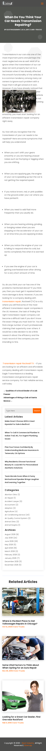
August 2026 (10, 534)
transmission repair (11, 301)
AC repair (9, 498)
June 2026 (9, 541)
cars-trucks (36, 29)
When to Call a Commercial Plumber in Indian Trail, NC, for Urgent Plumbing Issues (22, 435)
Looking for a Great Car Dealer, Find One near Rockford (21, 718)
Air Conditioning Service (15, 515)
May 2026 (9, 544)
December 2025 (12, 561)
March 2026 (10, 551)
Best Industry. (28, 743)
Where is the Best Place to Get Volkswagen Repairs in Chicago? (19, 622)
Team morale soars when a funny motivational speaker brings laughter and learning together (22, 479)
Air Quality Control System (16, 518)
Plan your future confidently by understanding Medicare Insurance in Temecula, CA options (22, 450)
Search (37, 410)
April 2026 (9, 548)
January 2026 (10, 558)
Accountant (10, 504)
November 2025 (11, 565)
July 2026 (9, 538)
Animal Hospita (11, 525)
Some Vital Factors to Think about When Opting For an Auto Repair (20, 666)
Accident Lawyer (12, 501)
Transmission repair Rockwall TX (18, 363)
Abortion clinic (11, 494)
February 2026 (11, 554)
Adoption (9, 508)
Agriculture (9, 511)
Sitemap (28, 745)
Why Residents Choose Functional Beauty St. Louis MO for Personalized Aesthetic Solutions (21, 464)
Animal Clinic (10, 521)
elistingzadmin (13, 29)
